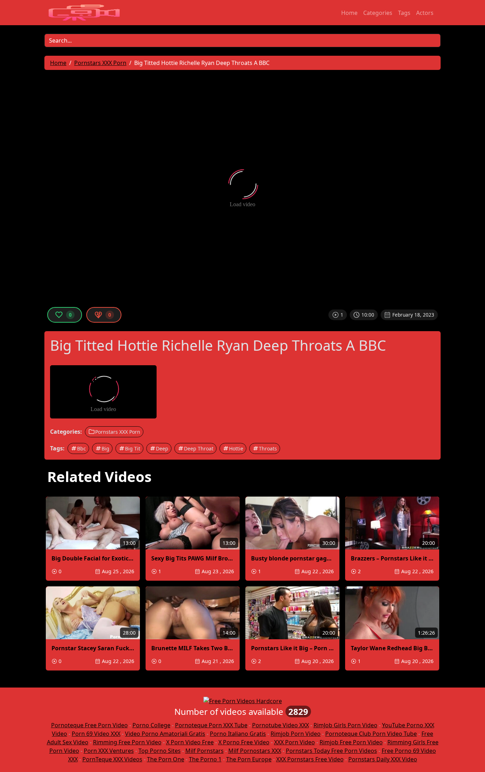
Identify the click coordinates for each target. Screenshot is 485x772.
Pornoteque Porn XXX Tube (211, 725)
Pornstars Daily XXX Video (382, 759)
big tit (132, 448)
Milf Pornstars (204, 751)
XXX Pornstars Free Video (310, 759)
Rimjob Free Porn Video (351, 742)
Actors (425, 13)
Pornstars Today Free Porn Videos (331, 751)
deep (162, 448)
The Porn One (165, 759)
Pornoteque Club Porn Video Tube (371, 734)
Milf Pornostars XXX (254, 751)
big (105, 448)
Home (349, 13)
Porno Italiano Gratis (238, 734)
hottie (236, 448)
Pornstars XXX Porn (117, 431)
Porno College (151, 725)
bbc (81, 448)
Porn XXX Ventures (109, 751)
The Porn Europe (249, 759)
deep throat (198, 448)
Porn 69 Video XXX (96, 734)
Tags (404, 13)
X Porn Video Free (190, 742)
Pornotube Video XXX (280, 725)
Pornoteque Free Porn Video (89, 725)
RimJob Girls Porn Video (345, 725)
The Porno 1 (205, 759)
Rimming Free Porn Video (127, 742)
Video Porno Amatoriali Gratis (165, 734)
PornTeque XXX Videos (112, 759)
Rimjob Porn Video (296, 734)
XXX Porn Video (294, 742)
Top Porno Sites (159, 751)
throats (268, 448)
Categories (377, 13)
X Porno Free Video (243, 742)
